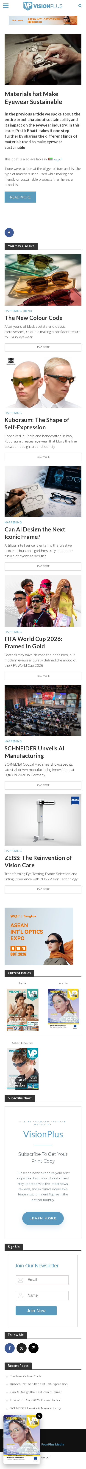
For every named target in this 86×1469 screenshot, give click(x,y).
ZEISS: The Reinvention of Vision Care (38, 861)
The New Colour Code (34, 317)
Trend (27, 311)
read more (20, 197)
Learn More (43, 1218)
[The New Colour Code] (43, 279)
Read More (43, 347)
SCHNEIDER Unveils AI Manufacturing (34, 752)
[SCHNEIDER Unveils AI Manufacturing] (43, 710)
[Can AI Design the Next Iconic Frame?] (43, 491)
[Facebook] (10, 1348)
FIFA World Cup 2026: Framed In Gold (33, 642)
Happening (13, 311)
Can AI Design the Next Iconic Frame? (35, 533)
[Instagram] (33, 1348)
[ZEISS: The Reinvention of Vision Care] (43, 819)
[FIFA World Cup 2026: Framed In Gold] (43, 600)
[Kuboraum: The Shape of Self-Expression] (43, 381)
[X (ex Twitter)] (22, 1348)
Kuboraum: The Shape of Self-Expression (37, 423)
